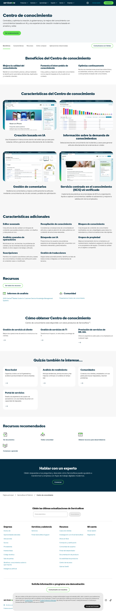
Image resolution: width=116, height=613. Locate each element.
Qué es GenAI (64, 566)
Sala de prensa (9, 558)
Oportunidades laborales (12, 535)
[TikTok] (110, 600)
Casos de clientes (65, 531)
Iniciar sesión (91, 531)
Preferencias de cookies (10, 608)
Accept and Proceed (92, 606)
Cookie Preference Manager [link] (48, 600)
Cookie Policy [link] (29, 600)
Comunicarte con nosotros (58, 590)
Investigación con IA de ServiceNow (71, 535)
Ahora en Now (64, 539)
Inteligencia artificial (10, 569)
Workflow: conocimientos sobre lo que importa (15, 564)
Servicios (35, 531)
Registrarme (91, 535)
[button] (24, 3)
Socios (6, 543)
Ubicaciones (8, 539)
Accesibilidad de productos (68, 558)
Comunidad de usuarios (67, 547)
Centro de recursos (65, 562)
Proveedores (8, 547)
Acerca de (7, 531)
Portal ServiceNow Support (40, 535)
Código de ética (9, 554)
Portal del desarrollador (67, 551)
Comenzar (108, 3)
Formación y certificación (67, 543)
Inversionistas (8, 551)
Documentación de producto (69, 554)
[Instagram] (106, 600)
